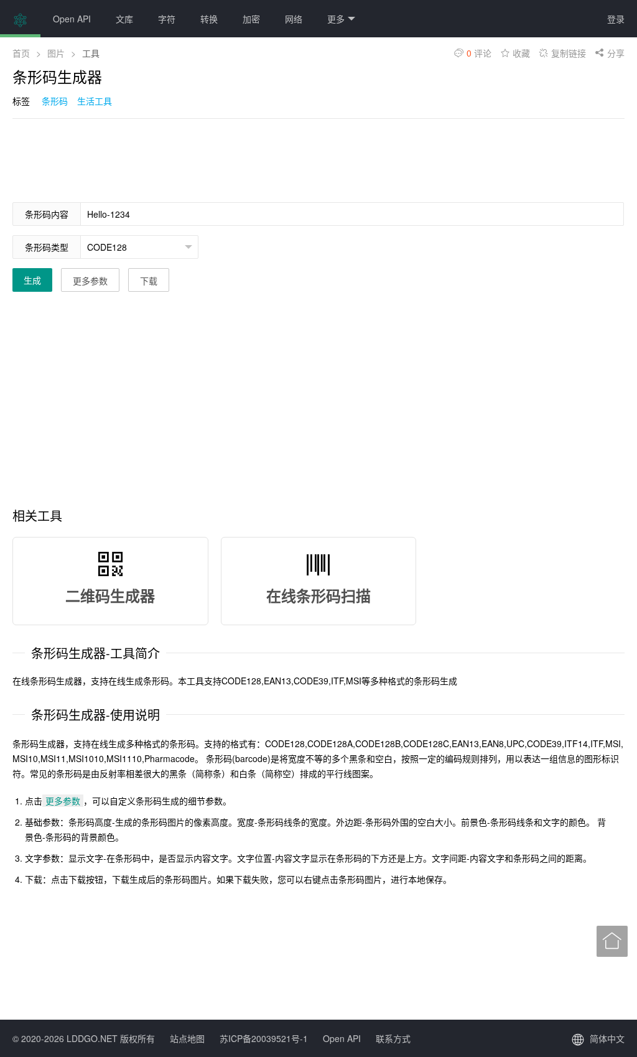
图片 (56, 53)
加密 (251, 18)
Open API (72, 18)
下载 (148, 280)
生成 (32, 280)
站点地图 (187, 1038)
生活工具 (94, 101)
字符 (166, 18)
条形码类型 (46, 247)
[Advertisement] (238, 159)
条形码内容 (46, 214)
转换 (209, 18)
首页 (21, 53)
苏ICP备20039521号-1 (264, 1038)
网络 (293, 18)
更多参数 (90, 280)
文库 (124, 18)
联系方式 (393, 1038)
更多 (336, 18)
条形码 (55, 101)
